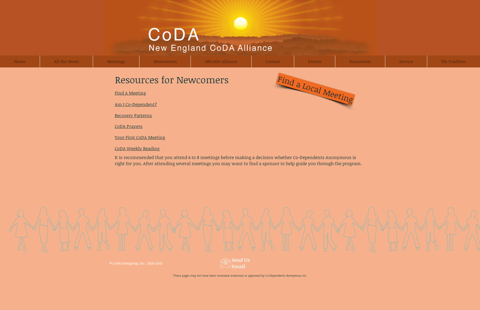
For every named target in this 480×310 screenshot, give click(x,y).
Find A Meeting (130, 93)
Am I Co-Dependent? (136, 104)
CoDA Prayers (128, 126)
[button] (165, 61)
